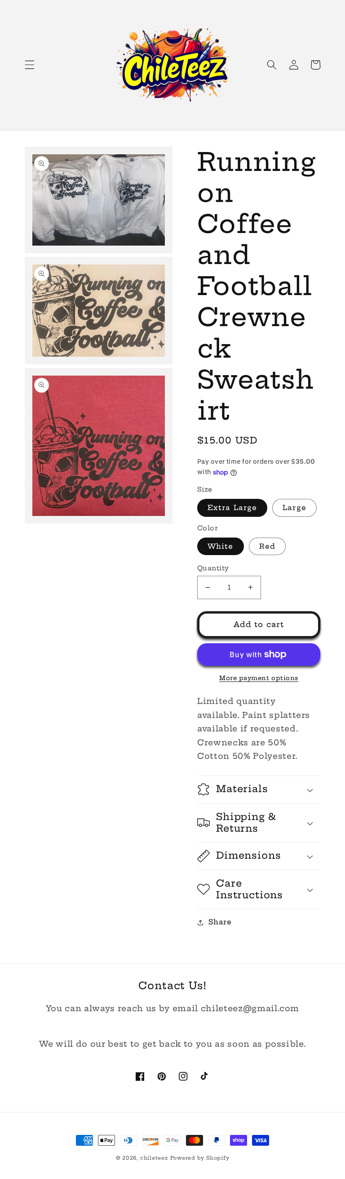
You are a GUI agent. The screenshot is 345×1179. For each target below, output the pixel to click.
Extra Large (232, 507)
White (221, 546)
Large (294, 507)
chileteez (154, 1158)
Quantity (213, 568)
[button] (29, 65)
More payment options (258, 677)
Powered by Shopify (200, 1158)
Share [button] (219, 922)
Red (267, 546)
